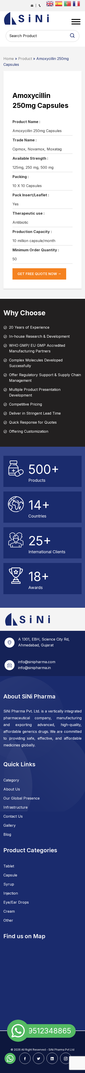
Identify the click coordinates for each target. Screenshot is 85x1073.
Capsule (10, 875)
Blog (7, 834)
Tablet (8, 866)
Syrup (8, 884)
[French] (77, 3)
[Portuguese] (68, 3)
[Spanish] (59, 3)
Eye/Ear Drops (16, 902)
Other (8, 920)
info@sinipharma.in (34, 667)
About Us (11, 789)
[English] (50, 3)
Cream (9, 911)
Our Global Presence (21, 798)
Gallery (9, 825)
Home (8, 58)
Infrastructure (15, 807)
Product (25, 58)
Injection (10, 893)
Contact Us (13, 816)
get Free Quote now (37, 274)
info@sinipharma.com (36, 662)
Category (11, 780)
